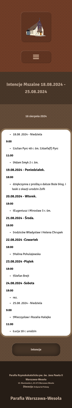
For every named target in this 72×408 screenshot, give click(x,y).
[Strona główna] (36, 27)
